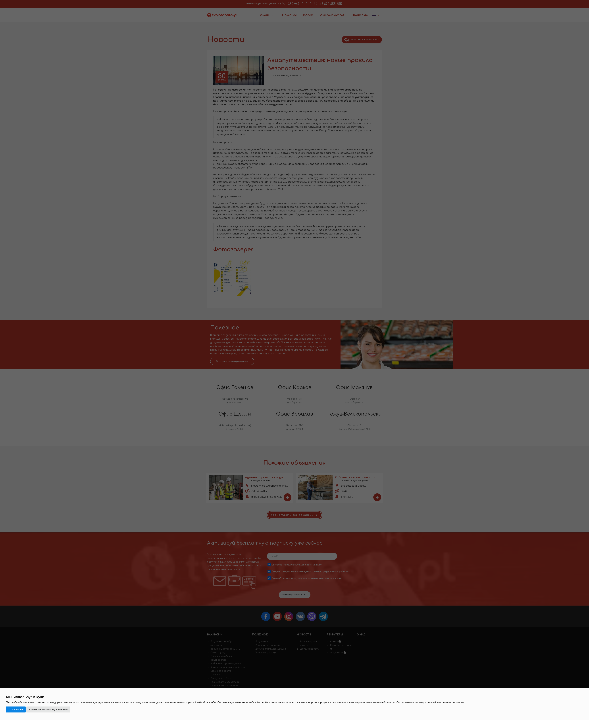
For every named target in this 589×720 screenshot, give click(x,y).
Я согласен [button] (15, 709)
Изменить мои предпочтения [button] (48, 709)
